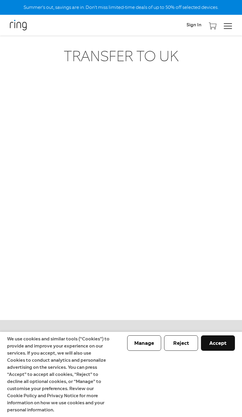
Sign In (194, 25)
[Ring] (23, 25)
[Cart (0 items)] (213, 23)
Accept (218, 343)
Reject (181, 343)
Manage (144, 343)
